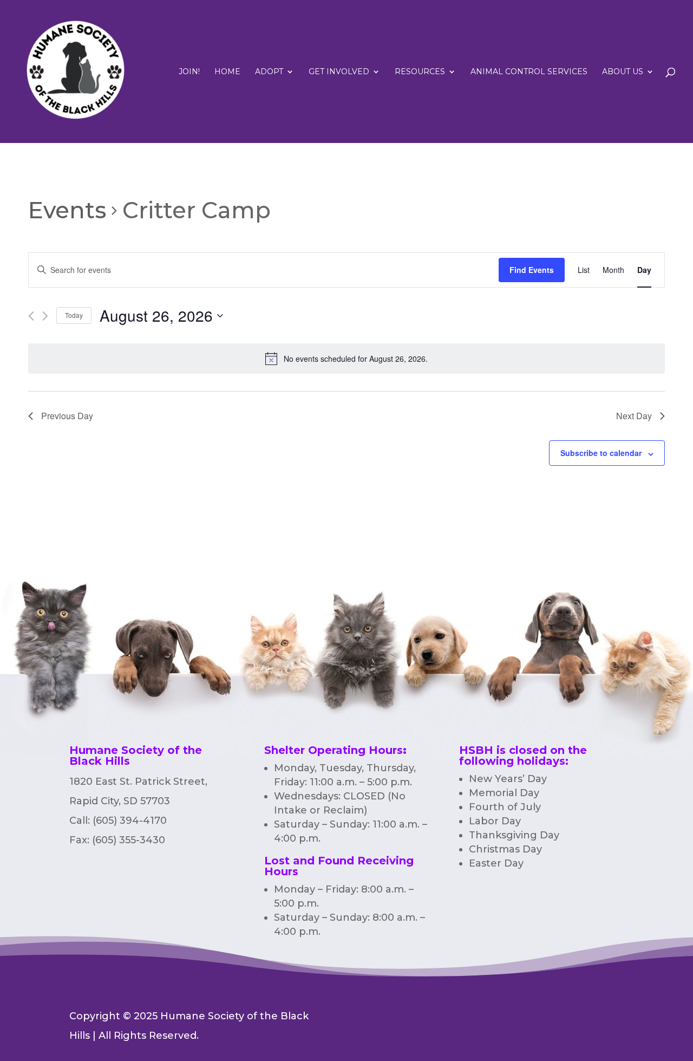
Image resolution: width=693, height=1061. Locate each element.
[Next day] (45, 316)
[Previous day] (31, 316)
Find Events (531, 269)
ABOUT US (622, 72)
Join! (189, 72)
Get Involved (339, 72)
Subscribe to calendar (601, 452)
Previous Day (67, 415)
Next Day (634, 415)
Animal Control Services (528, 72)
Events (67, 210)
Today (74, 315)
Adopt (269, 72)
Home (227, 72)
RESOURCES (420, 72)
